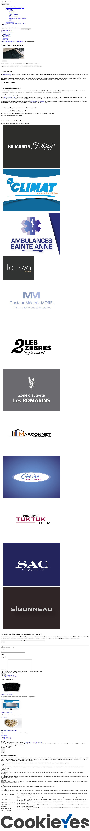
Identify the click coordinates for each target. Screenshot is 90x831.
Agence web (6, 35)
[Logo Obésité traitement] (31, 497)
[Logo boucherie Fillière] (31, 167)
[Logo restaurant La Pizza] (18, 279)
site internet (33, 101)
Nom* (2, 651)
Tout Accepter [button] (9, 746)
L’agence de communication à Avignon (15, 8)
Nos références (9, 9)
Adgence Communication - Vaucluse (9, 676)
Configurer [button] (3, 746)
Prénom (2, 649)
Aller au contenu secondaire (7, 31)
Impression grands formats (6, 712)
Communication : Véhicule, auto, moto (17, 18)
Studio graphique (7, 34)
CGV (34, 742)
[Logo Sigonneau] (31, 629)
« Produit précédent (7, 738)
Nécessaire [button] (3, 787)
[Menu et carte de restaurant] (11, 691)
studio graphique (7, 74)
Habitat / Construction (14, 14)
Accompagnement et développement (9, 730)
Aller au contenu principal (6, 30)
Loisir (10, 19)
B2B (10, 15)
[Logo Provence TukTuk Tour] (31, 541)
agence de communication (9, 97)
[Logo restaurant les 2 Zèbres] (31, 366)
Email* (2, 654)
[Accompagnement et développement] (11, 728)
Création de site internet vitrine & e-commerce (16, 23)
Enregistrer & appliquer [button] (6, 810)
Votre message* (4, 670)
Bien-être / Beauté (13, 16)
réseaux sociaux (41, 101)
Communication (6, 36)
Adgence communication (8, 6)
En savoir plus (4, 699)
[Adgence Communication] (11, 29)
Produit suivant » (7, 737)
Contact (5, 24)
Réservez (4, 60)
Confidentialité (39, 742)
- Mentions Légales (28, 742)
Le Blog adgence (10, 22)
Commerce (11, 11)
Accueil (2, 41)
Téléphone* (3, 657)
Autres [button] (2, 784)
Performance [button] (3, 769)
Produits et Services (9, 41)
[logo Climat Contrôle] (31, 211)
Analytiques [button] (3, 773)
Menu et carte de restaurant (7, 694)
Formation (5, 39)
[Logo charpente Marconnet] (31, 454)
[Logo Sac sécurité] (31, 585)
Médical (11, 10)
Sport (10, 20)
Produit (2, 646)
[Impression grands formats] (11, 710)
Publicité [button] (2, 778)
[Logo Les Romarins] (31, 410)
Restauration (12, 13)
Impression (5, 38)
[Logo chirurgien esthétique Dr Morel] (31, 323)
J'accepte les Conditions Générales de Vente (12, 672)
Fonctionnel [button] (3, 764)
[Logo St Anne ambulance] (31, 254)
